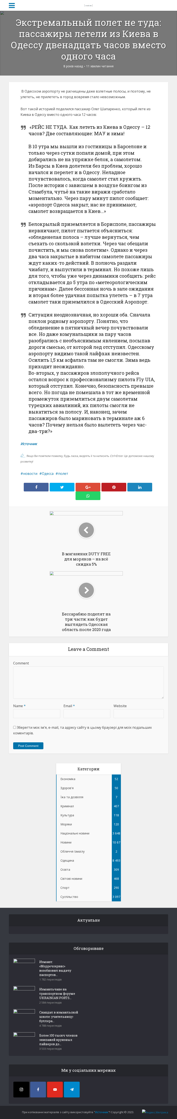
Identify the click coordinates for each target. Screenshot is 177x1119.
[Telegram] (72, 1089)
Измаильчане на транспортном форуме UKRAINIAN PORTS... (57, 993)
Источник (29, 443)
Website (120, 706)
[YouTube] (55, 1089)
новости (30, 473)
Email (69, 706)
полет (63, 473)
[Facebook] (38, 1089)
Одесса (48, 473)
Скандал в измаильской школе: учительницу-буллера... (58, 1016)
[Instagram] (21, 1089)
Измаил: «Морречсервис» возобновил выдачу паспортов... (55, 968)
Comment (21, 663)
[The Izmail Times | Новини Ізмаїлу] (88, 5)
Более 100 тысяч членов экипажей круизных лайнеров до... (58, 1039)
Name (19, 706)
